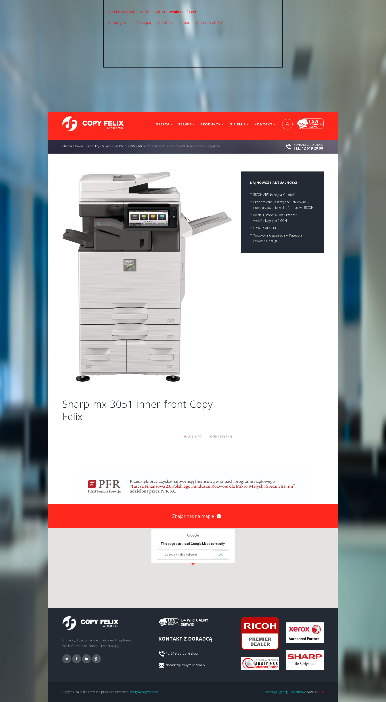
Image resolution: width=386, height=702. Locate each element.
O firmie (237, 124)
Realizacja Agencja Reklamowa (285, 692)
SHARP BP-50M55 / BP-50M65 (123, 146)
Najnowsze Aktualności (273, 182)
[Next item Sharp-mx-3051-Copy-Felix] (189, 277)
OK (220, 554)
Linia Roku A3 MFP (266, 228)
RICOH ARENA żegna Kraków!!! (274, 194)
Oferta (162, 124)
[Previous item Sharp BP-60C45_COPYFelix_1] (104, 277)
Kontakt (263, 124)
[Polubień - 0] (185, 436)
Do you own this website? (181, 554)
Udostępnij (222, 436)
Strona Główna (73, 146)
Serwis (185, 124)
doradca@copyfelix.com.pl (186, 665)
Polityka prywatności (144, 692)
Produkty (211, 124)
